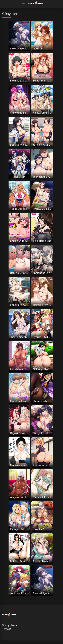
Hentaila (6, 629)
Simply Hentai (10, 625)
